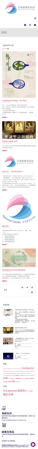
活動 (12, 45)
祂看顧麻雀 (27, 378)
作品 (5, 390)
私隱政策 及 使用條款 (8, 441)
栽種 (21, 378)
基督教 (18, 378)
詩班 (16, 381)
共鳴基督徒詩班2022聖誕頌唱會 (13, 270)
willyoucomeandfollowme (8, 375)
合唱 (5, 378)
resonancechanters (20, 373)
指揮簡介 (22, 390)
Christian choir (17, 368)
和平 (9, 378)
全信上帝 (27, 375)
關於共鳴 (5, 226)
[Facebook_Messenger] (33, 444)
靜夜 (19, 381)
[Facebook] (25, 25)
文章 (29, 391)
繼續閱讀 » (4, 117)
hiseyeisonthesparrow (8, 371)
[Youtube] (35, 25)
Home (4, 49)
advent (4, 368)
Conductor (27, 368)
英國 (9, 381)
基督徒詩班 (13, 378)
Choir (12, 368)
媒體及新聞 (6, 45)
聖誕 (6, 381)
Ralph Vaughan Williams (10, 373)
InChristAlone (16, 371)
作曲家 (17, 375)
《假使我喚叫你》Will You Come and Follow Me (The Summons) (24, 340)
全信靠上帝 (32, 375)
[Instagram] (30, 25)
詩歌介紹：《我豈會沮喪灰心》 (13, 171)
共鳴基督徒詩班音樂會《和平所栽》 (15, 101)
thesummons (28, 373)
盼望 (24, 378)
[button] (35, 18)
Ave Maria (9, 368)
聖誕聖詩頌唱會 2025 (10, 141)
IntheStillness (23, 371)
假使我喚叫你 (22, 375)
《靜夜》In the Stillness (22, 353)
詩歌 (13, 381)
